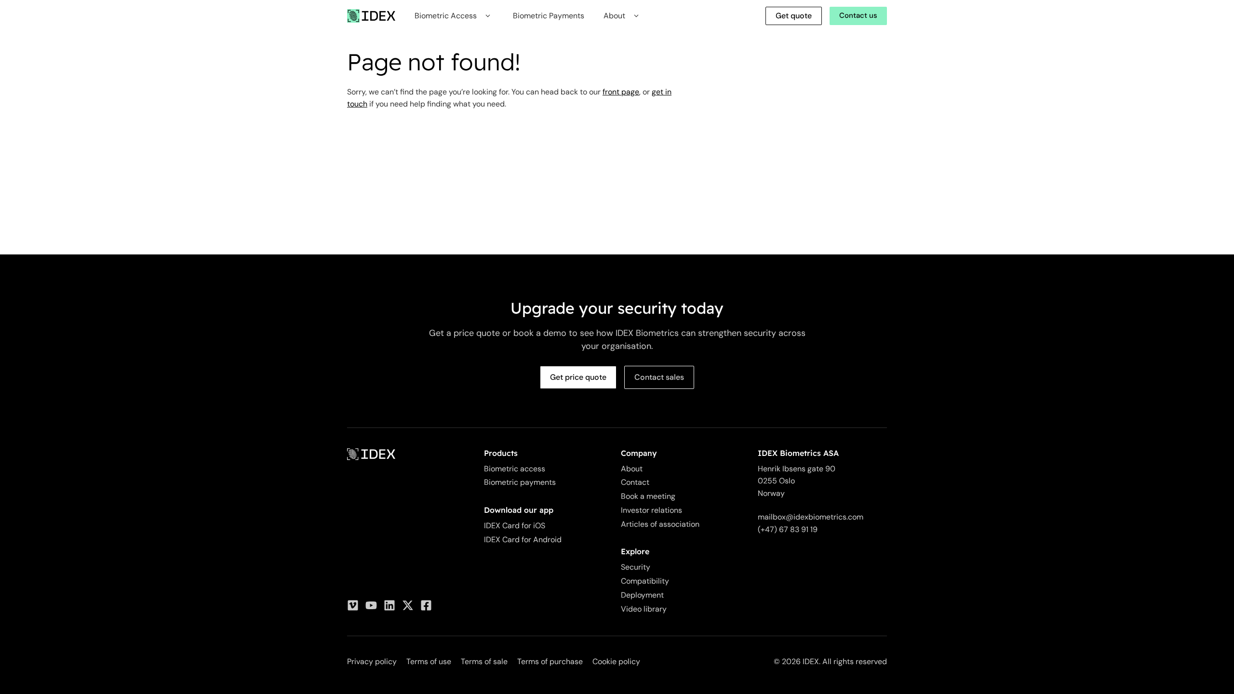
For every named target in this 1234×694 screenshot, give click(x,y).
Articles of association (660, 524)
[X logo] (408, 605)
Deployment (642, 595)
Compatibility (645, 581)
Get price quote (578, 377)
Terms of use (428, 661)
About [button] (614, 16)
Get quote (794, 16)
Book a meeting (648, 496)
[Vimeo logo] (353, 605)
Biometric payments (520, 482)
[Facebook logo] (426, 605)
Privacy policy (372, 661)
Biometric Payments (548, 16)
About (632, 469)
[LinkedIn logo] (389, 605)
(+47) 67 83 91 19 (788, 529)
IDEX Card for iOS (514, 525)
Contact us (858, 15)
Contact (635, 482)
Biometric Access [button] (446, 16)
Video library (644, 609)
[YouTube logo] (371, 605)
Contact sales (659, 377)
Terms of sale (484, 661)
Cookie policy (616, 661)
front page (621, 92)
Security (635, 567)
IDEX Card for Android (523, 539)
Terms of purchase (550, 661)
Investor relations (651, 510)
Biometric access (514, 469)
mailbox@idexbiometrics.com (810, 517)
